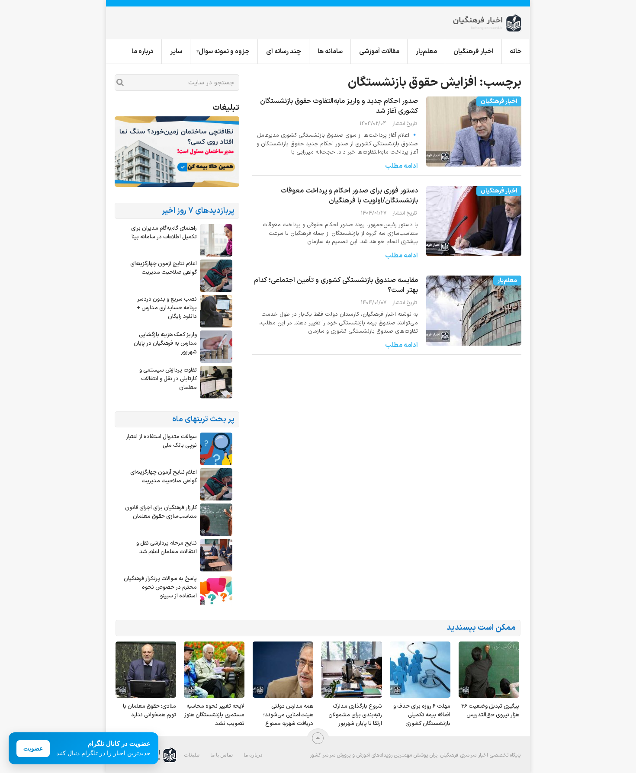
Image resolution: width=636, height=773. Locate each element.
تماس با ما (221, 755)
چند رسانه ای (283, 52)
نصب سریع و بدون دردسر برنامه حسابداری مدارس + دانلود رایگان (167, 308)
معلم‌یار (426, 52)
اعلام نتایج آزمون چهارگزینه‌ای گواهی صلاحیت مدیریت (163, 268)
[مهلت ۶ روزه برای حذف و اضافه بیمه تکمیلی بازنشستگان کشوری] (420, 669)
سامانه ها (330, 52)
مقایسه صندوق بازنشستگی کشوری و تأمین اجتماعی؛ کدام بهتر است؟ (336, 285)
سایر (176, 52)
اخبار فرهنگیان (473, 52)
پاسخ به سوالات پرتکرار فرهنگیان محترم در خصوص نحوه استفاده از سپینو (160, 587)
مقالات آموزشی (379, 52)
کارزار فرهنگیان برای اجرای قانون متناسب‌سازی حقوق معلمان (161, 512)
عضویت (33, 748)
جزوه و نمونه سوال (224, 52)
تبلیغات (191, 755)
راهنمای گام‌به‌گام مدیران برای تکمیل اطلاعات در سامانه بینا (164, 232)
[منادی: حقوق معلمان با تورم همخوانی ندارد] (146, 669)
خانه (516, 52)
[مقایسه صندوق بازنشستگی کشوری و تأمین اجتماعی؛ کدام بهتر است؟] (473, 315)
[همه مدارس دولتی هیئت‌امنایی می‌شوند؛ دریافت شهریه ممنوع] (283, 669)
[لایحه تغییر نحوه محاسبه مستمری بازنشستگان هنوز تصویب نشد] (214, 669)
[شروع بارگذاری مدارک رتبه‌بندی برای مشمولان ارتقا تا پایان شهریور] (351, 669)
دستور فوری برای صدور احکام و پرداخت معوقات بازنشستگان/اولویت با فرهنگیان (349, 195)
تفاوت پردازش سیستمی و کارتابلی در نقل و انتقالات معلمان (168, 379)
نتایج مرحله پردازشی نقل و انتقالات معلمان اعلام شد (166, 547)
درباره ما (143, 52)
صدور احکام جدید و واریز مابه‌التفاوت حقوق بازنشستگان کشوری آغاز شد (339, 106)
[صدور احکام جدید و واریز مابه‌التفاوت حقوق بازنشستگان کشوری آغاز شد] (473, 135)
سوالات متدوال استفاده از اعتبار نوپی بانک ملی (161, 441)
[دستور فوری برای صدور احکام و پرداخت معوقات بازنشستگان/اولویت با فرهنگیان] (473, 225)
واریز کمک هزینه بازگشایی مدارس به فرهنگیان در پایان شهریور (165, 343)
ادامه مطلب (401, 166)
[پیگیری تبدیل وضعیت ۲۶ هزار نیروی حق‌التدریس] (489, 669)
